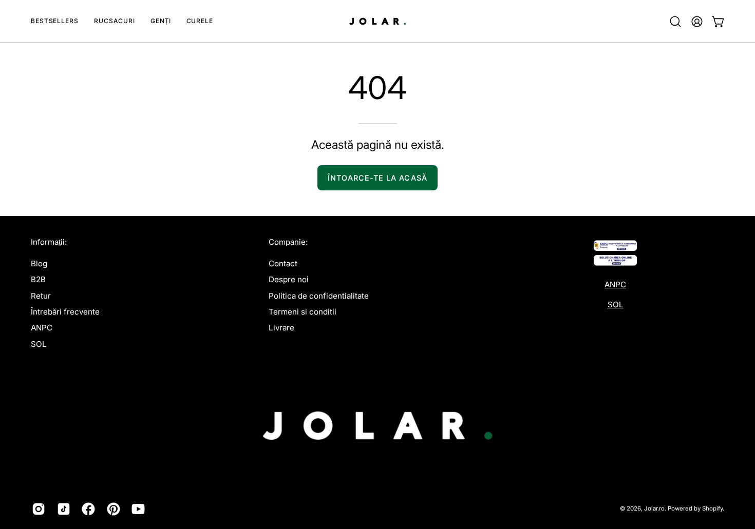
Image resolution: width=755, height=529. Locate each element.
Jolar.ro (654, 508)
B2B (38, 279)
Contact (283, 263)
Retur (41, 296)
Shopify (712, 508)
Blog (39, 263)
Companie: (288, 242)
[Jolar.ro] (377, 21)
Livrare (281, 327)
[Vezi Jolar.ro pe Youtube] (136, 509)
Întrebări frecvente (65, 312)
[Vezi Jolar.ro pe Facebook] (86, 509)
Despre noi (289, 279)
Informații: (49, 242)
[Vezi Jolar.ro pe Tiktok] (62, 509)
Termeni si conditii (302, 312)
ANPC (41, 327)
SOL (39, 344)
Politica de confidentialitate (319, 296)
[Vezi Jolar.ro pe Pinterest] (112, 509)
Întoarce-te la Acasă (377, 177)
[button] (114, 21)
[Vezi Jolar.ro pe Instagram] (37, 509)
